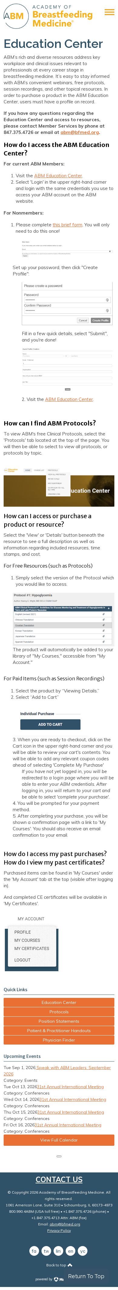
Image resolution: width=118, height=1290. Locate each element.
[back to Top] (59, 1156)
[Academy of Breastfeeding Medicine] (48, 27)
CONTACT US (59, 1179)
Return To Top (86, 1276)
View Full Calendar (59, 1140)
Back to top (56, 1265)
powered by (44, 1279)
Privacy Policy (59, 1230)
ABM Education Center (58, 175)
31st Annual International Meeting (70, 1086)
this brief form (67, 225)
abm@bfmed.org (80, 132)
